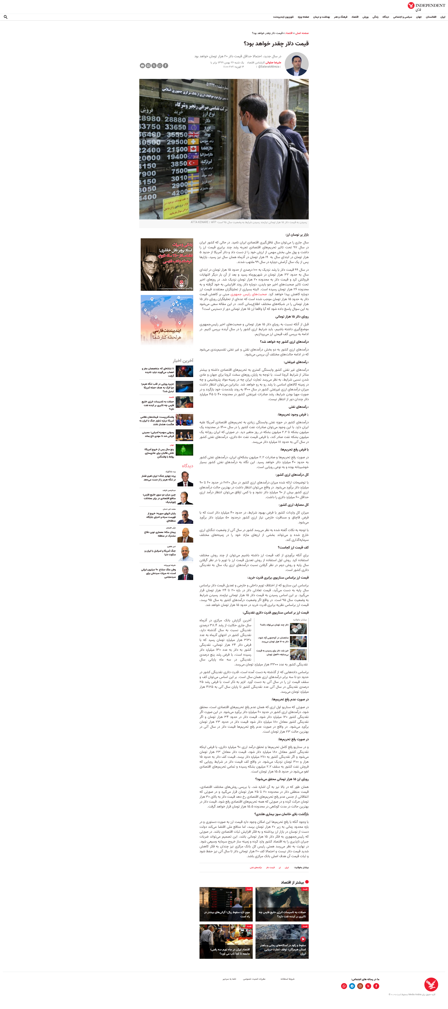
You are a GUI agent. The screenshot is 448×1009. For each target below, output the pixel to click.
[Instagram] (360, 986)
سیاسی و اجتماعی (402, 17)
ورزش (365, 17)
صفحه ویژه (303, 17)
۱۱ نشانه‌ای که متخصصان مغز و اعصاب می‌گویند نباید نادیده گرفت (158, 372)
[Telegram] (352, 986)
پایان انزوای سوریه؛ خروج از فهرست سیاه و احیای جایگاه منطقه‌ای (161, 517)
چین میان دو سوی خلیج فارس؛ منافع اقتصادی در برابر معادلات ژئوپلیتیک (159, 498)
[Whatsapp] (159, 65)
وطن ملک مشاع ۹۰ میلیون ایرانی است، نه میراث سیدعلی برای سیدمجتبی (158, 573)
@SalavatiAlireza (268, 67)
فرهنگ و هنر (340, 17)
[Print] (142, 65)
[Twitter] (154, 65)
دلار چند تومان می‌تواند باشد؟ (274, 625)
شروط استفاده (288, 979)
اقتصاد (355, 17)
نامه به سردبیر (229, 979)
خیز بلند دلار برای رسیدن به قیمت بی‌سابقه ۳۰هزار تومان (272, 653)
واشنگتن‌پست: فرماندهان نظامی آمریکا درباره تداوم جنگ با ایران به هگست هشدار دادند (156, 421)
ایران (442, 17)
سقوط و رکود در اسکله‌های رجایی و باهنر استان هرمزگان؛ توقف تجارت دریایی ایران (283, 949)
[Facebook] (165, 65)
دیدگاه (386, 17)
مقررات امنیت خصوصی (254, 979)
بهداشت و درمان (321, 17)
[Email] (148, 65)
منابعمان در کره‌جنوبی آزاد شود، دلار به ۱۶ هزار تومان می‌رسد (273, 640)
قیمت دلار (270, 867)
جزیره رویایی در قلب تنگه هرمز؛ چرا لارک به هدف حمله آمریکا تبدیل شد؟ (157, 387)
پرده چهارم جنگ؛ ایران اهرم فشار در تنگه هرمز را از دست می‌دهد (159, 478)
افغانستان (431, 17)
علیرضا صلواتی (273, 62)
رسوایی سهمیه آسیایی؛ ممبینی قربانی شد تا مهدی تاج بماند (158, 434)
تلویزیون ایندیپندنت (283, 17)
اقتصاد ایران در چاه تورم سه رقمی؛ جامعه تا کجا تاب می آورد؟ (230, 952)
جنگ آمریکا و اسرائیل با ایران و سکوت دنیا (160, 553)
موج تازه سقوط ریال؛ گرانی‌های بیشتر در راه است (227, 914)
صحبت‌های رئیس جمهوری (248, 294)
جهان (419, 17)
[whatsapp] (344, 986)
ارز (280, 867)
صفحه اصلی (302, 33)
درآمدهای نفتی (256, 867)
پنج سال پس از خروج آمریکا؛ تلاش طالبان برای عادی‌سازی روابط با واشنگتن (159, 453)
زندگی (375, 17)
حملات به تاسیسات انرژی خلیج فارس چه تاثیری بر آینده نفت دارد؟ (282, 914)
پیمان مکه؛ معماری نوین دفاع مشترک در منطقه (160, 534)
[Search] (5, 17)
